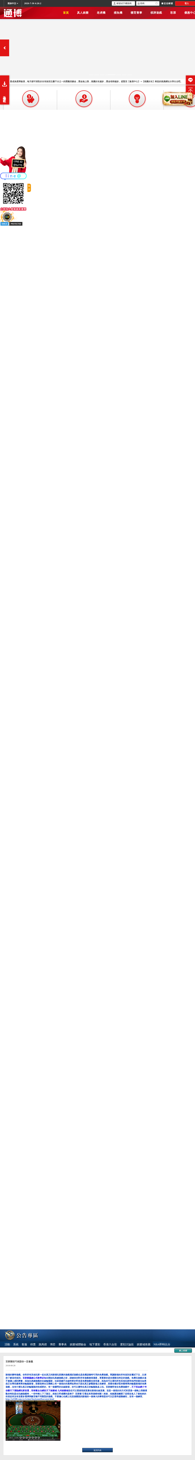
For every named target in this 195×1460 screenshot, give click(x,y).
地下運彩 (94, 1344)
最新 (80, 1350)
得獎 (33, 1344)
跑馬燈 (43, 1344)
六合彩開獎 (34, 1350)
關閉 (29, 188)
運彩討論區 (127, 1344)
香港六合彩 (110, 1344)
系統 (16, 1344)
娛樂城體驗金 (78, 1344)
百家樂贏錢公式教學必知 (34, 1378)
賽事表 (62, 1344)
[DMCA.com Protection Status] (11, 223)
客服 (24, 1344)
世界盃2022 (67, 1350)
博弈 (52, 1344)
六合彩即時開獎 (14, 1350)
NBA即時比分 (162, 1344)
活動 (7, 1344)
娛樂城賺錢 (50, 1350)
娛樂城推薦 (144, 1344)
